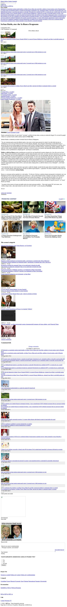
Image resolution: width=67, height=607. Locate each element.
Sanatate (37, 581)
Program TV (8, 600)
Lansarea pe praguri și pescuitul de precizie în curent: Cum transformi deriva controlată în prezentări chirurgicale (30, 460)
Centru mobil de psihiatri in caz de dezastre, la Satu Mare (15, 274)
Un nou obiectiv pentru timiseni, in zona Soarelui (13, 289)
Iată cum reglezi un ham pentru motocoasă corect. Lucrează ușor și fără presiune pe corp (23, 52)
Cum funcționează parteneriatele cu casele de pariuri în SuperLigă (18, 388)
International (32, 581)
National (26, 581)
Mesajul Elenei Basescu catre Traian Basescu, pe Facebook (16, 245)
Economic (18, 581)
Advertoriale (43, 581)
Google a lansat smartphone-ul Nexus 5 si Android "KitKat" (16, 309)
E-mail (17, 132)
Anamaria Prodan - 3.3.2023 (8, 96)
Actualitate (3, 581)
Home (2, 1)
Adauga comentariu (6, 339)
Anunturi (14, 1)
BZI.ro (9, 587)
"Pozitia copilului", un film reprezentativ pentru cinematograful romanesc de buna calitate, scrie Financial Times (30, 324)
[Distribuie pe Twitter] (3, 43)
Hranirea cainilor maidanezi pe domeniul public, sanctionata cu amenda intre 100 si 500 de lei (25, 261)
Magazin (12, 581)
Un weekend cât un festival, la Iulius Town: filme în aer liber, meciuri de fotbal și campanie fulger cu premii (28, 86)
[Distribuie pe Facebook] (1, 43)
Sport (22, 581)
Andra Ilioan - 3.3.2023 (7, 93)
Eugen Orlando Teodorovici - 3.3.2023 (11, 99)
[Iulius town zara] (13, 516)
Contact (10, 1)
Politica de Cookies (16, 575)
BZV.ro (11, 6)
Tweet (8, 132)
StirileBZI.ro (4, 587)
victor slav (3, 193)
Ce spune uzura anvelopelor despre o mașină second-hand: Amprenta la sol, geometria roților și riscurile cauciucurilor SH (32, 10)
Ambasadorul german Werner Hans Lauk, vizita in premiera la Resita (19, 293)
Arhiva (6, 1)
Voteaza (4, 565)
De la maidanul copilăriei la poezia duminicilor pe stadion (20, 19)
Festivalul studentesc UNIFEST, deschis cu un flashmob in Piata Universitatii (21, 269)
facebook (9, 193)
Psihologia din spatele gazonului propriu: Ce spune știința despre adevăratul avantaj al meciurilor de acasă (28, 419)
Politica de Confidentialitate (28, 575)
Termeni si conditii (5, 575)
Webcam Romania (16, 587)
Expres (8, 581)
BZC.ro (7, 6)
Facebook (13, 132)
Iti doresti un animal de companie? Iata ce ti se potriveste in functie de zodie (20, 265)
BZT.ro (2, 6)
